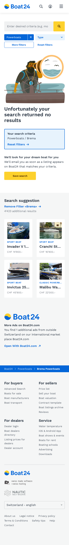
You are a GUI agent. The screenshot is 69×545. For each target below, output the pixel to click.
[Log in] (51, 6)
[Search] (41, 6)
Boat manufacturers (16, 398)
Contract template (50, 402)
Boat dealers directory (11, 432)
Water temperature (50, 426)
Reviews (43, 412)
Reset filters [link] (16, 144)
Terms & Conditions (16, 520)
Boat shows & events (51, 435)
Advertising (45, 449)
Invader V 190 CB (21, 246)
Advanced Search (14, 388)
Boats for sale (12, 393)
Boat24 (8, 368)
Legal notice (26, 516)
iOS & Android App (50, 430)
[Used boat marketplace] (17, 6)
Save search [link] (20, 175)
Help (52, 520)
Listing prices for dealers (14, 441)
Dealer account (13, 448)
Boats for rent (47, 440)
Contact (9, 525)
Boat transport (13, 402)
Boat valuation (47, 398)
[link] (31, 37)
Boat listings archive (51, 407)
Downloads (45, 454)
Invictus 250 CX (20, 287)
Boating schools (48, 444)
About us (9, 516)
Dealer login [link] (11, 426)
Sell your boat (47, 393)
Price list (44, 388)
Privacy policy (46, 516)
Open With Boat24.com (20, 346)
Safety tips (38, 520)
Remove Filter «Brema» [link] (20, 206)
